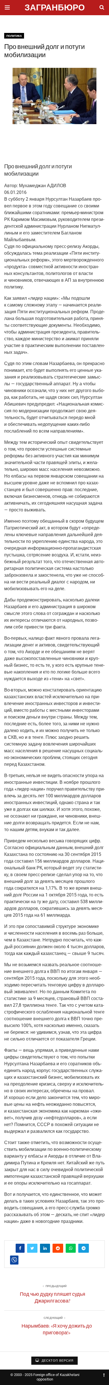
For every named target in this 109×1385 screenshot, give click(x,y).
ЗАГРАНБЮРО (55, 8)
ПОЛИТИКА (14, 35)
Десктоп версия (57, 1360)
